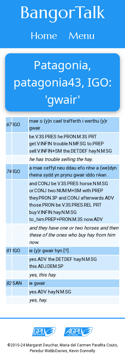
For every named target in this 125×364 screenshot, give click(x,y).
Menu (82, 36)
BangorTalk (62, 12)
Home (44, 36)
